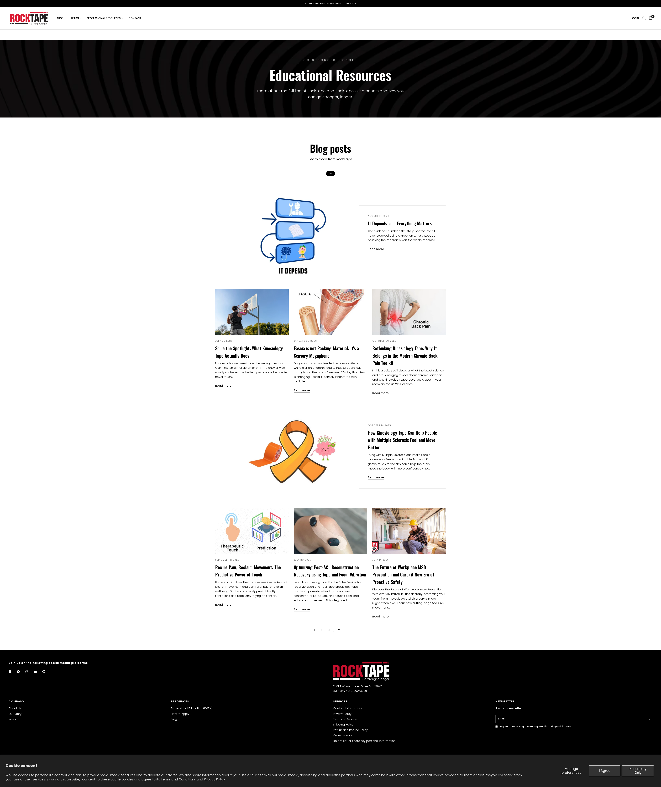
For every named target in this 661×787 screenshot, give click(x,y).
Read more (376, 249)
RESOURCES (180, 701)
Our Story (15, 714)
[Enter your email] (649, 719)
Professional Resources (104, 18)
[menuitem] (61, 18)
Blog (174, 719)
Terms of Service (345, 719)
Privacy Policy (214, 779)
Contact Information (347, 708)
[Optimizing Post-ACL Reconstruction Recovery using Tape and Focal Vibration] (330, 531)
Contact (134, 18)
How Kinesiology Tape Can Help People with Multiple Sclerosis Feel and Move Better (402, 440)
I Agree (604, 770)
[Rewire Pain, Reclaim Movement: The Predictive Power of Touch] (252, 531)
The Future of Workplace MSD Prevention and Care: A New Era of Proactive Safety (403, 574)
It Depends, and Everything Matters (400, 223)
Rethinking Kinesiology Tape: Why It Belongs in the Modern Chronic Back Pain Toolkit (405, 355)
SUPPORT (340, 701)
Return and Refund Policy (350, 730)
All (330, 173)
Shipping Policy (343, 725)
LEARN (75, 18)
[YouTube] (37, 672)
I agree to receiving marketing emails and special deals (535, 726)
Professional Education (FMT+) (192, 708)
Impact (14, 719)
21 (339, 630)
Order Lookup (342, 735)
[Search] (644, 18)
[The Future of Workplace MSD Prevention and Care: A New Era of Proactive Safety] (409, 531)
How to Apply (180, 714)
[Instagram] (29, 671)
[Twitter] (21, 671)
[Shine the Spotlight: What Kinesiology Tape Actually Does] (252, 312)
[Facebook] (12, 671)
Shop (59, 18)
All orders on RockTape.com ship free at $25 (330, 3)
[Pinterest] (46, 671)
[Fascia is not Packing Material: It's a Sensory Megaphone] (330, 312)
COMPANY (16, 701)
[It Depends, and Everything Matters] (291, 232)
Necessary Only (638, 770)
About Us (15, 708)
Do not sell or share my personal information (364, 741)
